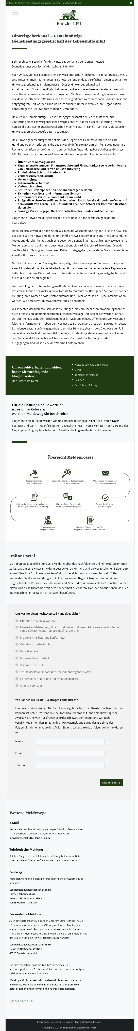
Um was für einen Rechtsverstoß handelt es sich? (47, 613)
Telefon (20, 765)
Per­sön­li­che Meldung (86, 385)
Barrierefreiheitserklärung (88, 1021)
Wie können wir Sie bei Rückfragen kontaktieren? (47, 700)
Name (19, 741)
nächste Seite (111, 782)
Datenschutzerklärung (62, 1021)
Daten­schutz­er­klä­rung (20, 1000)
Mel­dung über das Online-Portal (92, 364)
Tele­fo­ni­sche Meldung (87, 374)
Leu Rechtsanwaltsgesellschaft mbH (78, 1027)
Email (18, 753)
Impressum (43, 1021)
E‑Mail (78, 369)
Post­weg (79, 379)
